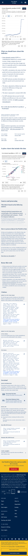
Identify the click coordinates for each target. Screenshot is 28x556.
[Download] (19, 46)
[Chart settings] (25, 16)
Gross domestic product (8, 57)
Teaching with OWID (6, 520)
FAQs (17, 487)
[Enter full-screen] (25, 46)
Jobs (16, 513)
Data (2, 504)
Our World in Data (14, 2)
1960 (6, 39)
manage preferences (20, 546)
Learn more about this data (14, 43)
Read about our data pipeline (7, 256)
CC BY (3, 46)
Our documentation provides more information (15, 412)
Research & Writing (5, 527)
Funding (16, 507)
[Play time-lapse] (3, 39)
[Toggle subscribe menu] (25, 2)
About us (17, 501)
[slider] (10, 39)
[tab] (3, 16)
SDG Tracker (4, 517)
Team (16, 510)
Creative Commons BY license (9, 282)
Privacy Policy (12, 546)
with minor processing (15, 129)
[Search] (21, 2)
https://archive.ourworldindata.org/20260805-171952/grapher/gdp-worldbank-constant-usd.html (11, 320)
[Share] (22, 46)
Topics (2, 501)
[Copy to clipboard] (22, 304)
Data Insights (4, 507)
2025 (24, 39)
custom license (4, 484)
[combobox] (21, 2)
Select (19, 161)
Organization (18, 504)
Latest (2, 514)
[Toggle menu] (2, 2)
